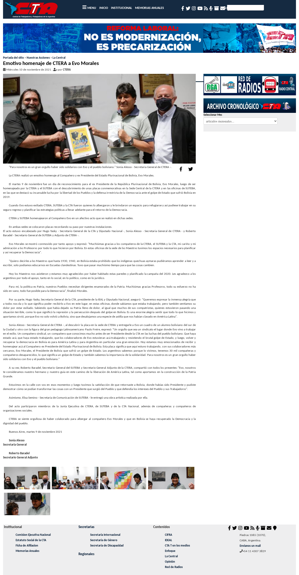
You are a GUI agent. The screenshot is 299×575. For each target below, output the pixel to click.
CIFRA (168, 534)
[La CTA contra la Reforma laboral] (149, 39)
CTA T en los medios (177, 545)
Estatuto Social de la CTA (31, 540)
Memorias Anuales (27, 551)
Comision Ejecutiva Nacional (33, 534)
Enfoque (170, 551)
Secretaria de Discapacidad (107, 545)
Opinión (170, 561)
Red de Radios (174, 567)
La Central (59, 57)
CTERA (67, 69)
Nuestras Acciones (38, 57)
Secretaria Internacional (105, 534)
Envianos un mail (250, 545)
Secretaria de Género (103, 540)
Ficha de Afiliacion (27, 545)
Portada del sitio (13, 57)
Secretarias (86, 527)
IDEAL (168, 540)
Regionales (86, 554)
